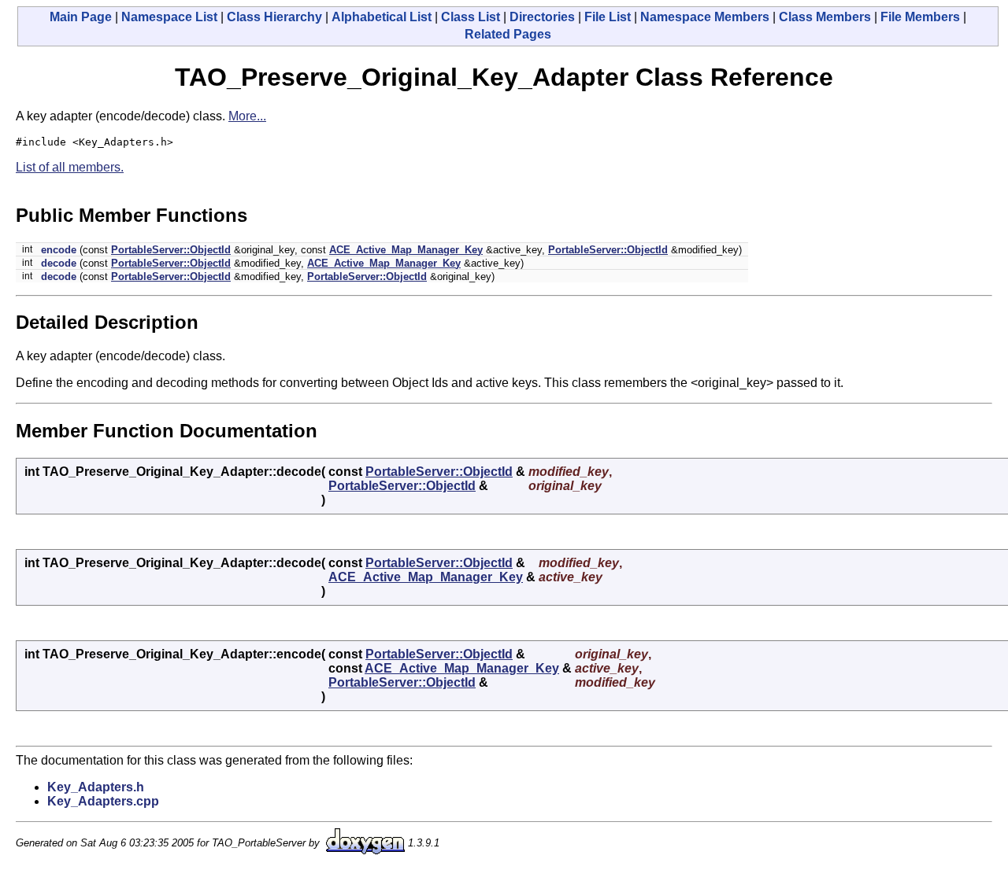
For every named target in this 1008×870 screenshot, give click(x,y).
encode (58, 250)
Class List (470, 17)
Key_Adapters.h (95, 787)
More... (247, 116)
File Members (920, 17)
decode (58, 263)
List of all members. (70, 167)
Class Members (825, 17)
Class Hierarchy (274, 17)
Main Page (81, 17)
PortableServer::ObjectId (171, 250)
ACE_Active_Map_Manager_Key (406, 250)
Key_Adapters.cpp (103, 801)
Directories (542, 17)
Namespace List (169, 17)
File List (607, 17)
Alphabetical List (382, 17)
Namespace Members (704, 17)
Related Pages (508, 34)
